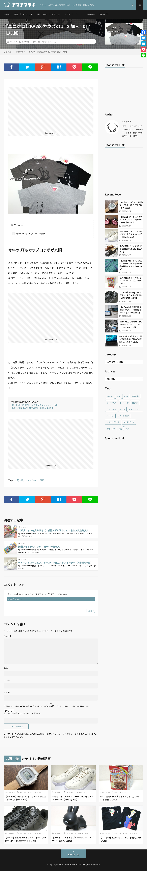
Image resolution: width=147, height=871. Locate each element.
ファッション (46, 42)
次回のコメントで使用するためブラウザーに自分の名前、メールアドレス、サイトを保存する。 (47, 706)
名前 (6, 668)
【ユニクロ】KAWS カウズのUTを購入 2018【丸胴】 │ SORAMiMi (37, 594)
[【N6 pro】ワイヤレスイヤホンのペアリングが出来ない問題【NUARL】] (111, 221)
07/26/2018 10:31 (15, 599)
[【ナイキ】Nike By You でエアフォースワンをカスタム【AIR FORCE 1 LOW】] (111, 296)
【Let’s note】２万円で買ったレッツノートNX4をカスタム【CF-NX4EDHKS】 (130, 310)
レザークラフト (113, 422)
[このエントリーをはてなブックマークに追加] (58, 67)
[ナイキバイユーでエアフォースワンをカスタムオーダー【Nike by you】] (10, 563)
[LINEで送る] (90, 67)
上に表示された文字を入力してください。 (23, 713)
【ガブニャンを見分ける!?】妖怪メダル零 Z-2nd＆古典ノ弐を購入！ (53, 530)
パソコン (79, 14)
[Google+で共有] (43, 67)
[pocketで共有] (74, 67)
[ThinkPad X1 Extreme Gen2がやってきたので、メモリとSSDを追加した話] (111, 326)
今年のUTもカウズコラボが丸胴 (29, 233)
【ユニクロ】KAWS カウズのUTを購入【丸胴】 (32, 407)
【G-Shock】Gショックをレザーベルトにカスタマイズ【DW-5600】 (131, 205)
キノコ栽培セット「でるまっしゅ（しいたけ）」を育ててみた (131, 280)
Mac (118, 396)
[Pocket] (143, 49)
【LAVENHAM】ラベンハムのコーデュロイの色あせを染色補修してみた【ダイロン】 (130, 265)
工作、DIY (111, 428)
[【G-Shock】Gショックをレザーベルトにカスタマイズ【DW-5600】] (111, 206)
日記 (16, 14)
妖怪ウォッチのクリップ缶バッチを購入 (39, 546)
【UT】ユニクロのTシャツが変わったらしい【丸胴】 (35, 404)
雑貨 (127, 428)
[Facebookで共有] (11, 67)
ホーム (7, 14)
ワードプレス (128, 422)
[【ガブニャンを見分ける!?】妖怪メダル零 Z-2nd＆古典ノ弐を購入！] (10, 531)
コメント (8, 636)
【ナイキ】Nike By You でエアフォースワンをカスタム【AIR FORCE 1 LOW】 (131, 295)
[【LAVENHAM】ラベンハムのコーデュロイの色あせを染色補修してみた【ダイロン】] (111, 265)
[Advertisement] (51, 109)
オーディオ (124, 402)
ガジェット (28, 14)
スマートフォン (135, 409)
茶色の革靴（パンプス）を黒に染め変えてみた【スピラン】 (130, 249)
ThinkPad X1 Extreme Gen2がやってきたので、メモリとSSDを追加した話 (130, 324)
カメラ (67, 14)
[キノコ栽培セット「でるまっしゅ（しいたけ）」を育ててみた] (111, 282)
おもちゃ (91, 14)
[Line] (143, 55)
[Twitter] (143, 38)
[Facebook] (143, 32)
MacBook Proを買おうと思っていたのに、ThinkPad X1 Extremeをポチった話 (130, 339)
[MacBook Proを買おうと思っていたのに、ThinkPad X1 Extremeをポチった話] (111, 340)
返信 (90, 610)
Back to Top (73, 854)
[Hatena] (143, 44)
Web (126, 396)
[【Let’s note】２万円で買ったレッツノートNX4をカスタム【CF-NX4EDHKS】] (111, 311)
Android (110, 396)
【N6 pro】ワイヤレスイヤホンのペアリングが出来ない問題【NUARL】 (130, 219)
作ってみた (42, 14)
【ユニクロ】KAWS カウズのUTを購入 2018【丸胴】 (120, 839)
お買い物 (56, 14)
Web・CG (103, 14)
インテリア (111, 402)
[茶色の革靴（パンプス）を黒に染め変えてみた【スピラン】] (111, 250)
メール (7, 680)
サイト (7, 692)
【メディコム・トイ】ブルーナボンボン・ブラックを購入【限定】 (73, 839)
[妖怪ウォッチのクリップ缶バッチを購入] (10, 547)
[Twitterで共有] (27, 67)
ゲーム (122, 409)
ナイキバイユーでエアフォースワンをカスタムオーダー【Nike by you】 (55, 562)
